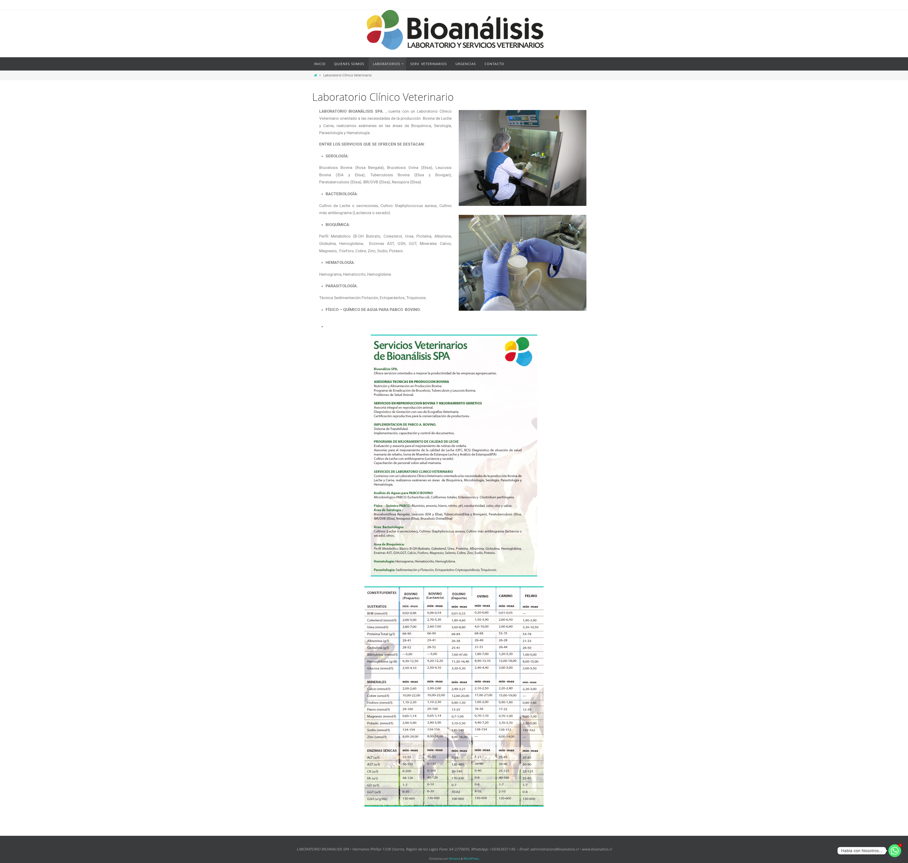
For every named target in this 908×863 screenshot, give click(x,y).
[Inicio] (315, 75)
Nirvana (454, 858)
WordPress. (471, 858)
